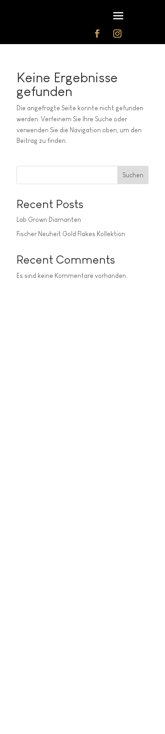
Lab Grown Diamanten (48, 219)
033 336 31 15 (52, 686)
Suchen (132, 175)
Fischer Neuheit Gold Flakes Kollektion (70, 233)
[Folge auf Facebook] (97, 33)
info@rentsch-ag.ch (42, 662)
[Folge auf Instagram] (117, 33)
